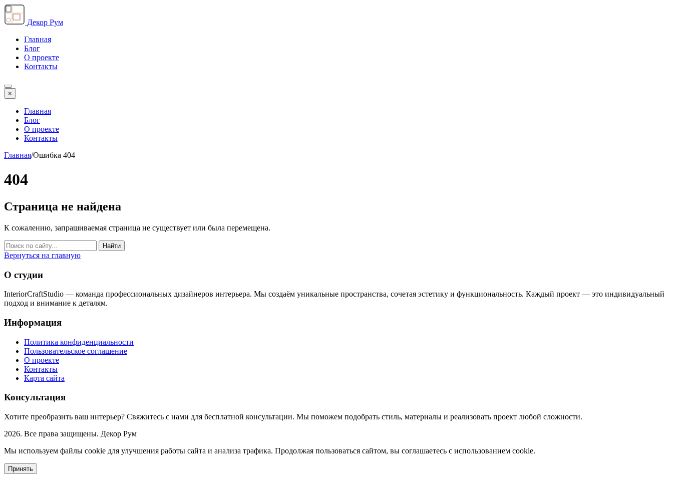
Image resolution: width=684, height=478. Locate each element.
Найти (112, 246)
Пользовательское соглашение (75, 351)
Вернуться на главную (42, 255)
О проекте (41, 57)
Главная (37, 39)
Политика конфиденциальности (79, 342)
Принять (20, 468)
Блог (32, 48)
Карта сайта (44, 378)
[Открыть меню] (8, 86)
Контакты (41, 66)
